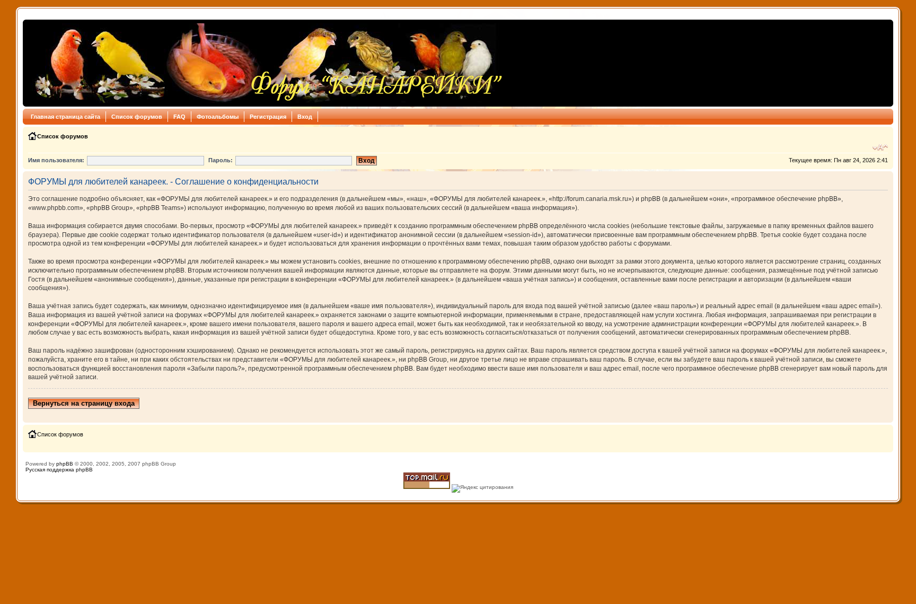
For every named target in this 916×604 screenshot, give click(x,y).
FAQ (179, 116)
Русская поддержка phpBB (59, 469)
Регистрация (268, 116)
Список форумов (136, 116)
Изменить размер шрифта (880, 147)
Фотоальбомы (218, 116)
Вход (304, 116)
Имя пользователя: (56, 160)
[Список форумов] (265, 63)
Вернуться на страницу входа (84, 403)
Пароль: (220, 160)
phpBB (64, 464)
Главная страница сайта (65, 116)
